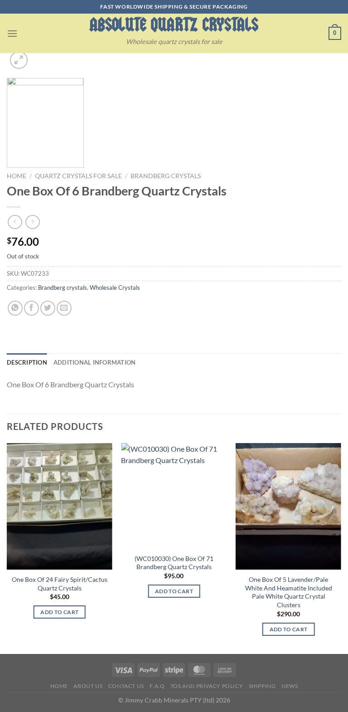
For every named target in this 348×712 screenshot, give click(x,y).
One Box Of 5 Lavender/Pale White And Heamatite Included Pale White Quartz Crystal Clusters (288, 592)
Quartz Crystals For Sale (78, 176)
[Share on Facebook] (31, 308)
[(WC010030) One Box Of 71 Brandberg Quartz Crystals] (174, 496)
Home (16, 176)
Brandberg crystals (165, 176)
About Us (87, 686)
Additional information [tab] (94, 362)
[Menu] (12, 33)
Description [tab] (27, 362)
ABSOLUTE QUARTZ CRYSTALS (173, 24)
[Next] (341, 547)
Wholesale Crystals (115, 287)
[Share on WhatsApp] (15, 308)
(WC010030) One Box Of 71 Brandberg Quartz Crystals (174, 563)
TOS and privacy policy (206, 686)
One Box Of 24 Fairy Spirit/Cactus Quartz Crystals (59, 583)
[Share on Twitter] (47, 308)
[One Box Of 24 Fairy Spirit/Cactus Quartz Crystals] (59, 506)
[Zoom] (19, 60)
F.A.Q (157, 686)
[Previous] (7, 547)
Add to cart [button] (59, 612)
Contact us (126, 686)
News (289, 686)
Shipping (262, 686)
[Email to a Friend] (64, 308)
